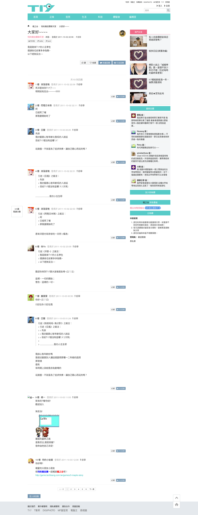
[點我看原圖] (47, 425)
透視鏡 (167, 2)
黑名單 (133, 241)
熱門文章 (138, 32)
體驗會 (116, 16)
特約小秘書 (47, 459)
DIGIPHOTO (148, 2)
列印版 (32, 41)
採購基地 (139, 2)
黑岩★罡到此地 (156, 93)
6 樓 (37, 246)
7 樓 (37, 296)
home (176, 504)
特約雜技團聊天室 (48, 26)
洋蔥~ (47, 37)
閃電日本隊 (46, 105)
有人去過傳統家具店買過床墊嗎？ (158, 38)
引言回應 (120, 62)
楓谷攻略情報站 (137, 208)
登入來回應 (34, 496)
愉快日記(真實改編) (158, 50)
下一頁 (91, 489)
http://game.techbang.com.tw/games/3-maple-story (59, 475)
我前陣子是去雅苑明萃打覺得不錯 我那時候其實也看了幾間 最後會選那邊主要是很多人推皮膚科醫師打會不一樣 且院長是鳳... (149, 121)
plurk (49, 41)
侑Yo (43, 246)
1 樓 (37, 84)
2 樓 (37, 105)
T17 (41, 7)
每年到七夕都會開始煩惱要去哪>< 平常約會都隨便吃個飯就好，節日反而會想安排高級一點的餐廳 (150, 136)
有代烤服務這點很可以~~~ (148, 147)
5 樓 (37, 208)
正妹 (52, 16)
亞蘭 (43, 129)
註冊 (167, 5)
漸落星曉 (45, 84)
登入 (160, 5)
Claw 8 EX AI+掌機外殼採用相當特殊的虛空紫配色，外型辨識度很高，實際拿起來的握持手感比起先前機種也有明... (150, 158)
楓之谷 (35, 26)
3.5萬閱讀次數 (17, 210)
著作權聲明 (42, 506)
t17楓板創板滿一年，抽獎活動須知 (159, 81)
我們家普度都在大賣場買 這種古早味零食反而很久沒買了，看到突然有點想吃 (149, 184)
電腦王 (133, 2)
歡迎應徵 (142, 237)
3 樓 (37, 129)
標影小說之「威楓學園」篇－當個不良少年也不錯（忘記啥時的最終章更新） (158, 68)
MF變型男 (156, 2)
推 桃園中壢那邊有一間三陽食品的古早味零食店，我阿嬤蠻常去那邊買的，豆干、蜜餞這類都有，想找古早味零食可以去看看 (150, 172)
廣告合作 (66, 506)
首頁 (35, 16)
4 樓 (37, 171)
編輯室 (132, 16)
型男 (68, 16)
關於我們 (31, 506)
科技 (100, 16)
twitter (41, 41)
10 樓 (38, 459)
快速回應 (106, 62)
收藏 (94, 62)
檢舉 (79, 37)
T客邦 (127, 2)
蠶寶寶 (44, 296)
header (176, 498)
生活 (84, 16)
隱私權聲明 (54, 506)
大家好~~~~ (64, 26)
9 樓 (37, 397)
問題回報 (76, 506)
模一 (43, 397)
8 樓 (37, 318)
